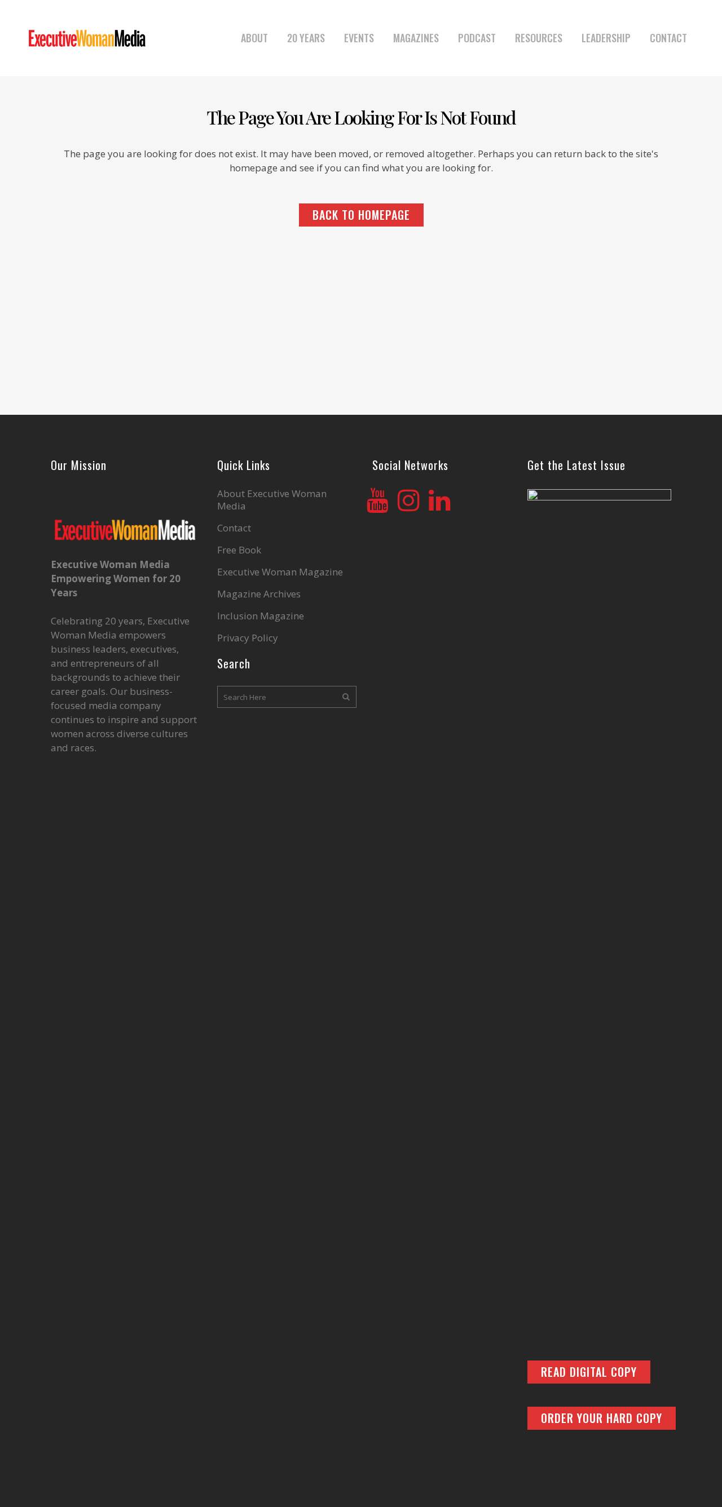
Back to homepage (361, 214)
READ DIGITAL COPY (589, 1371)
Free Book (239, 550)
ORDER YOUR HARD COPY (601, 1418)
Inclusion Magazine (260, 616)
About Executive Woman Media (272, 499)
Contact (234, 528)
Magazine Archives (259, 594)
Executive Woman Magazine (280, 572)
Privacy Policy (247, 638)
